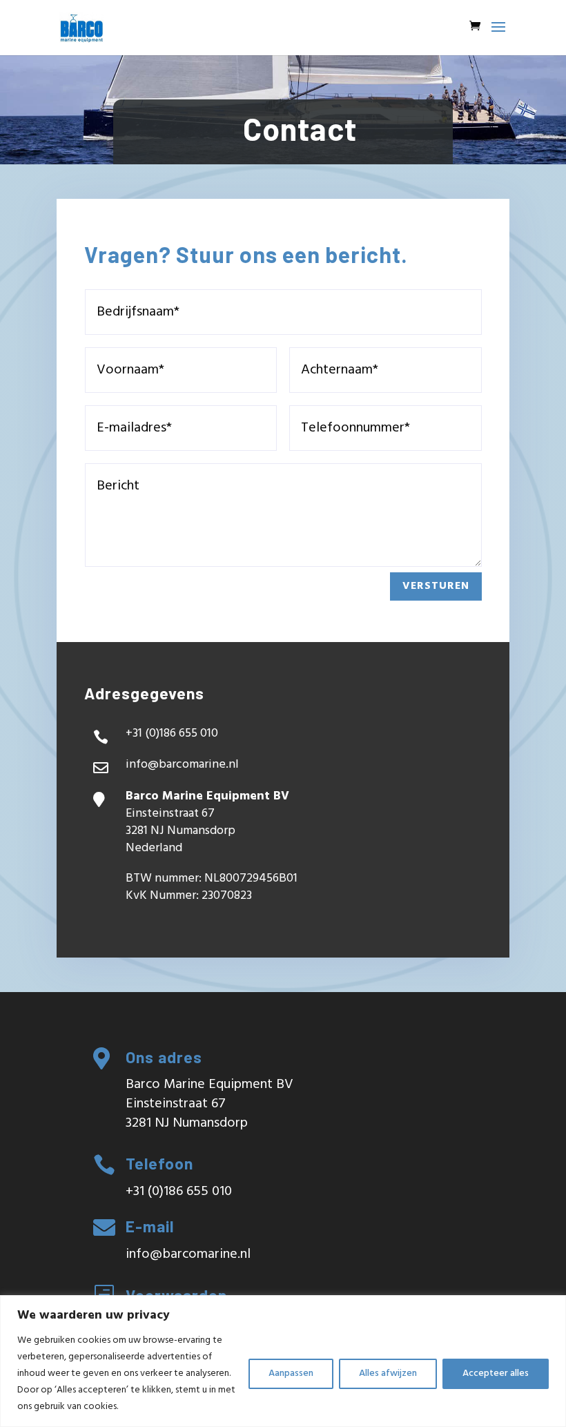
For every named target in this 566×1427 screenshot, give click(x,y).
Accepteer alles (495, 1373)
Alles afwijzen (388, 1373)
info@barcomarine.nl (182, 765)
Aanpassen (291, 1373)
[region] (283, 1361)
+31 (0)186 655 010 (179, 1192)
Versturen (435, 586)
